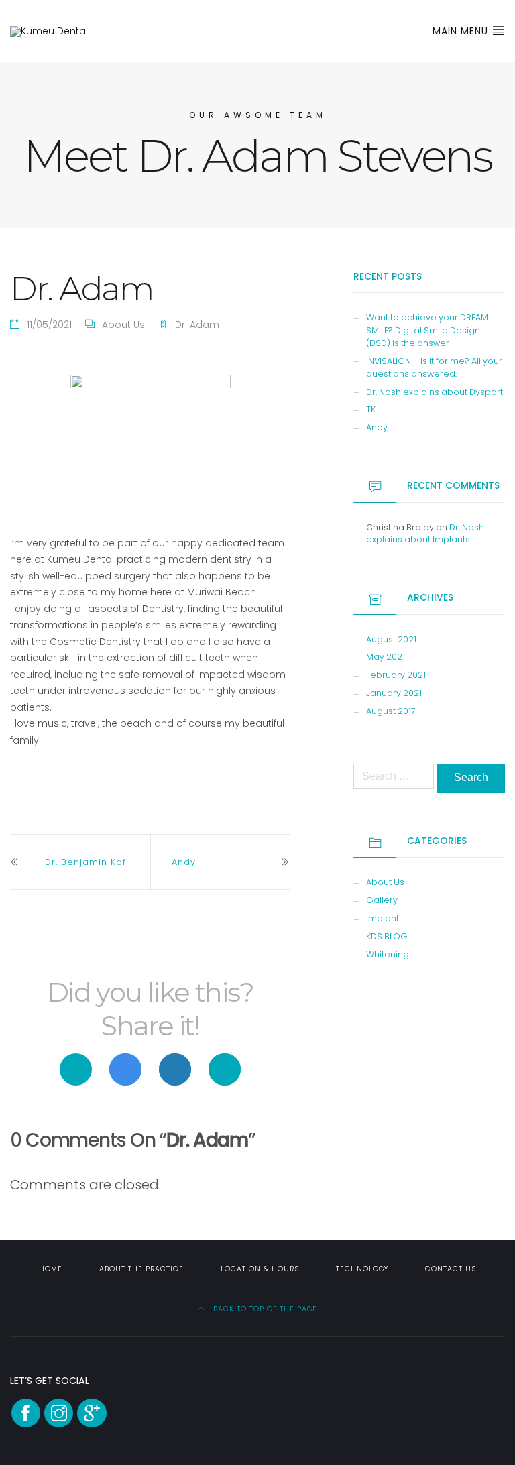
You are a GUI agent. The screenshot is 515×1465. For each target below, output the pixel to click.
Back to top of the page (264, 1309)
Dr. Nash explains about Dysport (434, 392)
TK (371, 409)
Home (50, 1269)
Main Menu (462, 31)
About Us (123, 324)
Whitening (387, 954)
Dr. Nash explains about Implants (425, 534)
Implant (382, 918)
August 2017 (391, 711)
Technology (362, 1269)
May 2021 (385, 656)
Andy (184, 862)
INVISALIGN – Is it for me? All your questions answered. (434, 367)
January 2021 (394, 693)
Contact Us (450, 1269)
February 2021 (396, 675)
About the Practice (141, 1269)
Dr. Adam (197, 324)
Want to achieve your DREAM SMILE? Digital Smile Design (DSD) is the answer (427, 330)
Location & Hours (260, 1269)
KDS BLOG (387, 936)
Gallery (382, 900)
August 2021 (391, 639)
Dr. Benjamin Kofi (87, 862)
